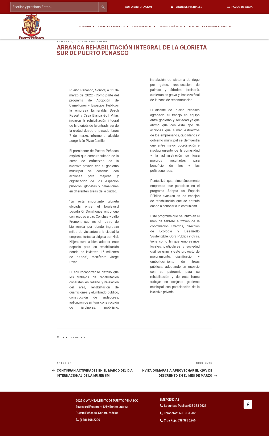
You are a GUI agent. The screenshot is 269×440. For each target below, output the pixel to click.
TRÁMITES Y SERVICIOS (111, 26)
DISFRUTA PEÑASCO (170, 26)
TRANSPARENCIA (142, 26)
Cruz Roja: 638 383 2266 (180, 420)
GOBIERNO (85, 26)
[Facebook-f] (248, 404)
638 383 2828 (188, 413)
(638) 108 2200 (89, 420)
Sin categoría (74, 337)
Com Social (98, 41)
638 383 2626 (197, 406)
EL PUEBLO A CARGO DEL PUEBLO (208, 26)
